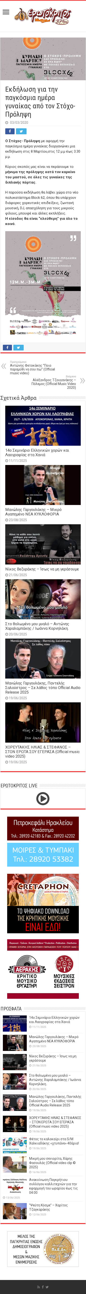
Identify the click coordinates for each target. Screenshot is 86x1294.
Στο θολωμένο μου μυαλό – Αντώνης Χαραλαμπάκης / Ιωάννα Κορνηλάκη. (37, 626)
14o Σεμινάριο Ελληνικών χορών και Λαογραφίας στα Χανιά (37, 452)
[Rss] (38, 1287)
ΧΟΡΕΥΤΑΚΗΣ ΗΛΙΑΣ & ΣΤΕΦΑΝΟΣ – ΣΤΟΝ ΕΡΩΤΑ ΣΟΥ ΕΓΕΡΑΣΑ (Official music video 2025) (42, 752)
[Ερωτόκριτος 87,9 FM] (43, 15)
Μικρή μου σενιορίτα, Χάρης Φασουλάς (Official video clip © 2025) (52, 1163)
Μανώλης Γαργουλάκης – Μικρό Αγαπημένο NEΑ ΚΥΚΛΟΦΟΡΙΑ (33, 511)
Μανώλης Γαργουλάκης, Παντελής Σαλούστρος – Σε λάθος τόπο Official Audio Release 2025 (43, 687)
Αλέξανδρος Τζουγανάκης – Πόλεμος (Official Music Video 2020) (54, 382)
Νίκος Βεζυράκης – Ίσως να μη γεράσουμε (42, 569)
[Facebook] (42, 1287)
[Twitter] (47, 1287)
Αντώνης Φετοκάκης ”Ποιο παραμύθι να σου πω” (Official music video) (32, 367)
